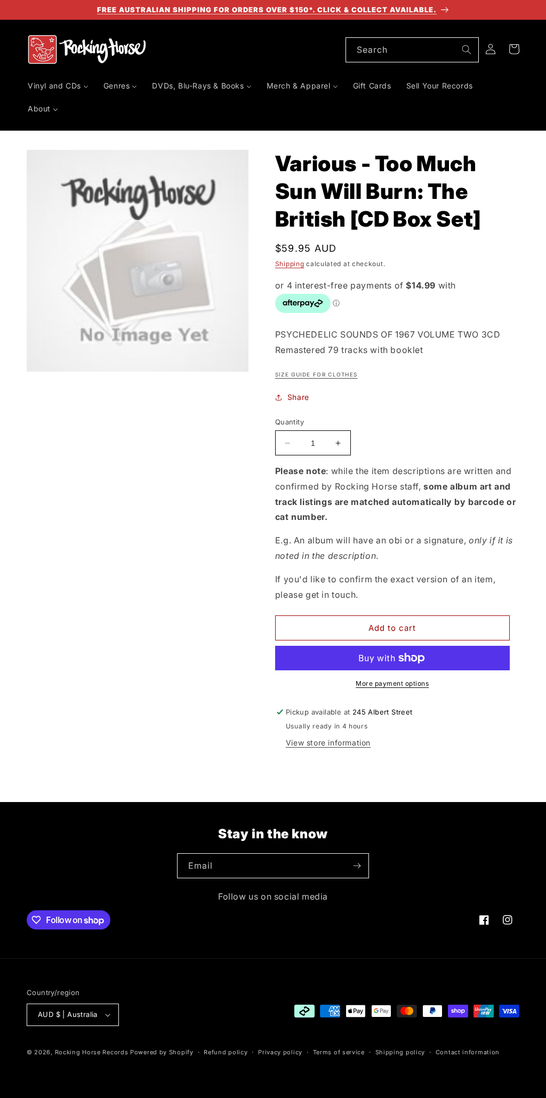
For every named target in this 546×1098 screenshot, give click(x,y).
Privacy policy (280, 1052)
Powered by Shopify (162, 1052)
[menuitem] (58, 86)
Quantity (289, 422)
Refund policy (225, 1052)
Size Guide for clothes (316, 374)
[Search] (466, 49)
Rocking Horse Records (92, 1052)
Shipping (289, 264)
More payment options (392, 683)
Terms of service (339, 1052)
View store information (328, 742)
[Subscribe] (356, 865)
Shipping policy (400, 1052)
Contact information (468, 1052)
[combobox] (412, 50)
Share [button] (298, 397)
